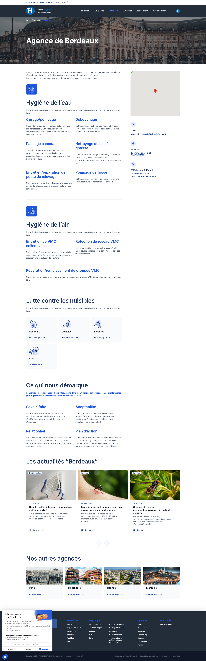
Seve (91, 638)
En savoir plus (36, 337)
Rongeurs (71, 624)
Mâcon (140, 645)
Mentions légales (139, 656)
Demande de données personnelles (167, 656)
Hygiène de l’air (73, 631)
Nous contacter (115, 635)
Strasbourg (142, 635)
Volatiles (70, 638)
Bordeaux (141, 628)
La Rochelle (142, 642)
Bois (68, 642)
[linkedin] (178, 11)
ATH (91, 635)
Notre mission (95, 624)
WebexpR (79, 656)
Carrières (113, 631)
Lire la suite (34, 530)
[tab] (178, 10)
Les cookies (149, 656)
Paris (140, 624)
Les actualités (166, 624)
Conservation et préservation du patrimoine (115, 640)
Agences (36, 20)
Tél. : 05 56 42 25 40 (140, 173)
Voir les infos (35, 594)
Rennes (141, 638)
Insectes (70, 635)
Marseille (141, 631)
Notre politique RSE (117, 628)
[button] (107, 543)
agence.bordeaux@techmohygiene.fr (148, 134)
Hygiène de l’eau (74, 628)
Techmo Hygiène (96, 628)
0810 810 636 (46, 2)
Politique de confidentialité (122, 656)
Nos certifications (116, 624)
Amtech (92, 631)
